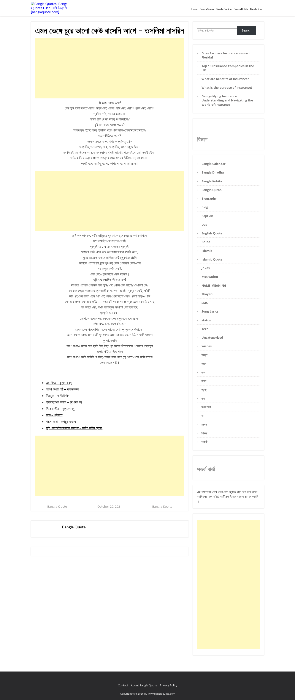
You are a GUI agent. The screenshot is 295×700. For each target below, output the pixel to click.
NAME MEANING (213, 285)
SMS (204, 303)
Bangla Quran (211, 190)
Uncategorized (212, 337)
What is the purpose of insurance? (226, 87)
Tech (204, 329)
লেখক (204, 424)
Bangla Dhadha (212, 172)
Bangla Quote (57, 506)
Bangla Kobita (241, 9)
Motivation (209, 277)
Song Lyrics (209, 311)
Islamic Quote (211, 259)
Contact (123, 685)
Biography (209, 198)
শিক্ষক (204, 433)
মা (202, 416)
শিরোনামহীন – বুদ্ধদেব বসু (60, 408)
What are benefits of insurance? (225, 79)
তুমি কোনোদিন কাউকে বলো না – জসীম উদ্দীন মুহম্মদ (74, 428)
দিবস (203, 381)
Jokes (205, 268)
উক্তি (204, 355)
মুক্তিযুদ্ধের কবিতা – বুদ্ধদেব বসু (64, 402)
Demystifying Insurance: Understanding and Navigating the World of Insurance (227, 100)
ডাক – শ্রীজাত (54, 415)
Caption (207, 216)
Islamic (206, 251)
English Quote (211, 233)
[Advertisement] (109, 68)
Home (194, 9)
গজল (203, 364)
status (206, 320)
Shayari (207, 294)
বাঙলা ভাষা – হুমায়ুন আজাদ (61, 421)
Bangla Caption (224, 9)
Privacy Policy (168, 685)
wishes (206, 346)
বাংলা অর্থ (206, 407)
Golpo (205, 242)
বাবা (203, 398)
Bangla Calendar (213, 164)
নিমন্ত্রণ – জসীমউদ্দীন (57, 395)
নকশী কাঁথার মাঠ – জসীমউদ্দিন (62, 389)
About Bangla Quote (144, 685)
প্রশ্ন (204, 390)
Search (247, 30)
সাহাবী (204, 442)
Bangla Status (207, 9)
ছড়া (203, 372)
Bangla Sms (256, 9)
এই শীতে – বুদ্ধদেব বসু (58, 382)
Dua (204, 225)
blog (204, 207)
